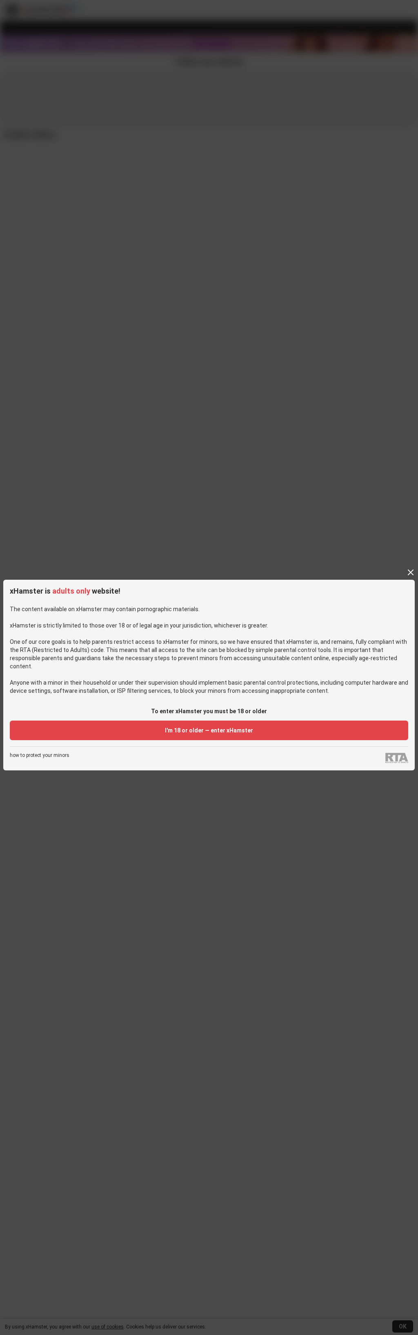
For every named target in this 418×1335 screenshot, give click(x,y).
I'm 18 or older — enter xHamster (209, 730)
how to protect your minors (39, 755)
